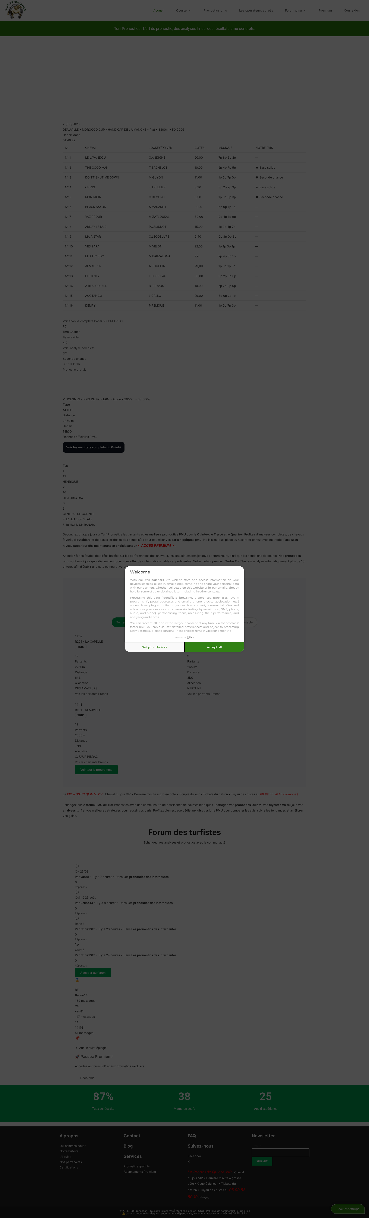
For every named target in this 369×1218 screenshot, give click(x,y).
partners (157, 579)
